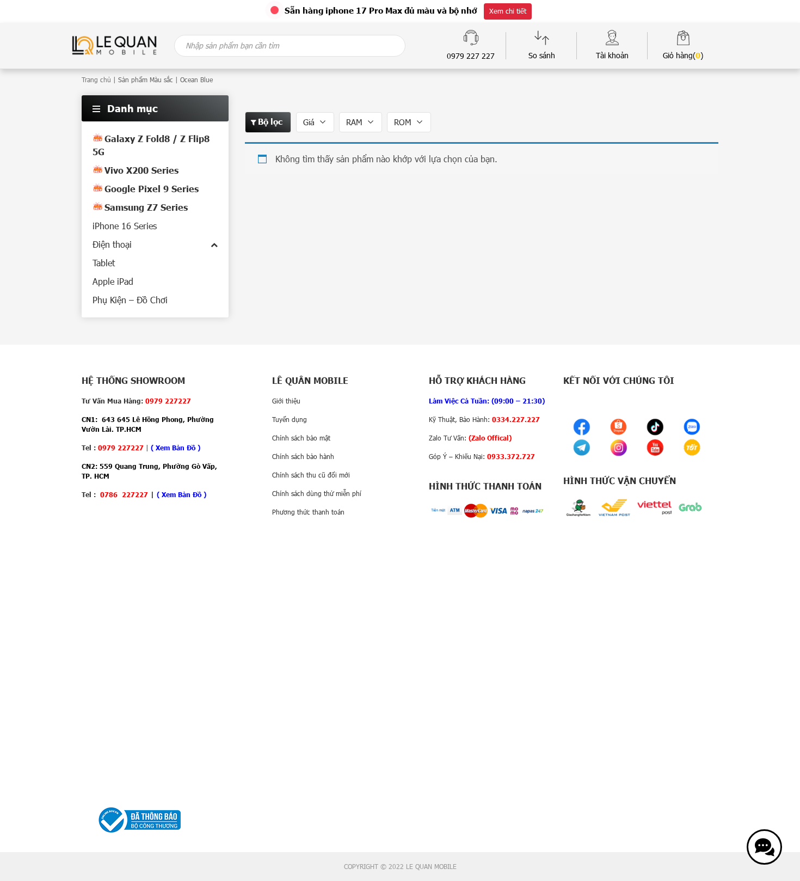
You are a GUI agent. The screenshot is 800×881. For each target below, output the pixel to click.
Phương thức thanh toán (308, 512)
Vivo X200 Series (141, 170)
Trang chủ (96, 79)
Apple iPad (113, 281)
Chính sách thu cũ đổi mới (311, 475)
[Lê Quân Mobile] (114, 44)
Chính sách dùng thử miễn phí (316, 493)
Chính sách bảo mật (301, 438)
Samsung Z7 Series (146, 207)
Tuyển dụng (289, 419)
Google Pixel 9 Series (151, 188)
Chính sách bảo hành (303, 456)
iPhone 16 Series (125, 226)
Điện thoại (112, 244)
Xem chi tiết (507, 11)
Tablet (104, 263)
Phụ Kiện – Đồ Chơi (130, 300)
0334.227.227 (516, 419)
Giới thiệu (286, 401)
